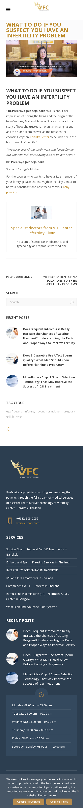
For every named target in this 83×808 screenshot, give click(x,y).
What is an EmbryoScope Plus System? (31, 607)
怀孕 (19, 416)
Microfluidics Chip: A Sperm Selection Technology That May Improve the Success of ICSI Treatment (49, 381)
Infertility (30, 411)
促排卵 (10, 416)
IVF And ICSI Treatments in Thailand (29, 578)
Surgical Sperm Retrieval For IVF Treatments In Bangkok (36, 551)
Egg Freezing (14, 411)
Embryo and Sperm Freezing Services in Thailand (38, 562)
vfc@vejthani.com (27, 523)
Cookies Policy (59, 801)
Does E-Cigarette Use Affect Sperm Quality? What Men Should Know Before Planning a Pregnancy (47, 360)
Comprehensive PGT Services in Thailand (32, 586)
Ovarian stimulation (49, 411)
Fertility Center (40, 137)
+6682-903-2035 (27, 518)
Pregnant (69, 411)
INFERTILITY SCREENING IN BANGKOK (32, 570)
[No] (78, 791)
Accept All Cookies (28, 801)
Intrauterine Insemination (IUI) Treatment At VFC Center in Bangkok (38, 596)
